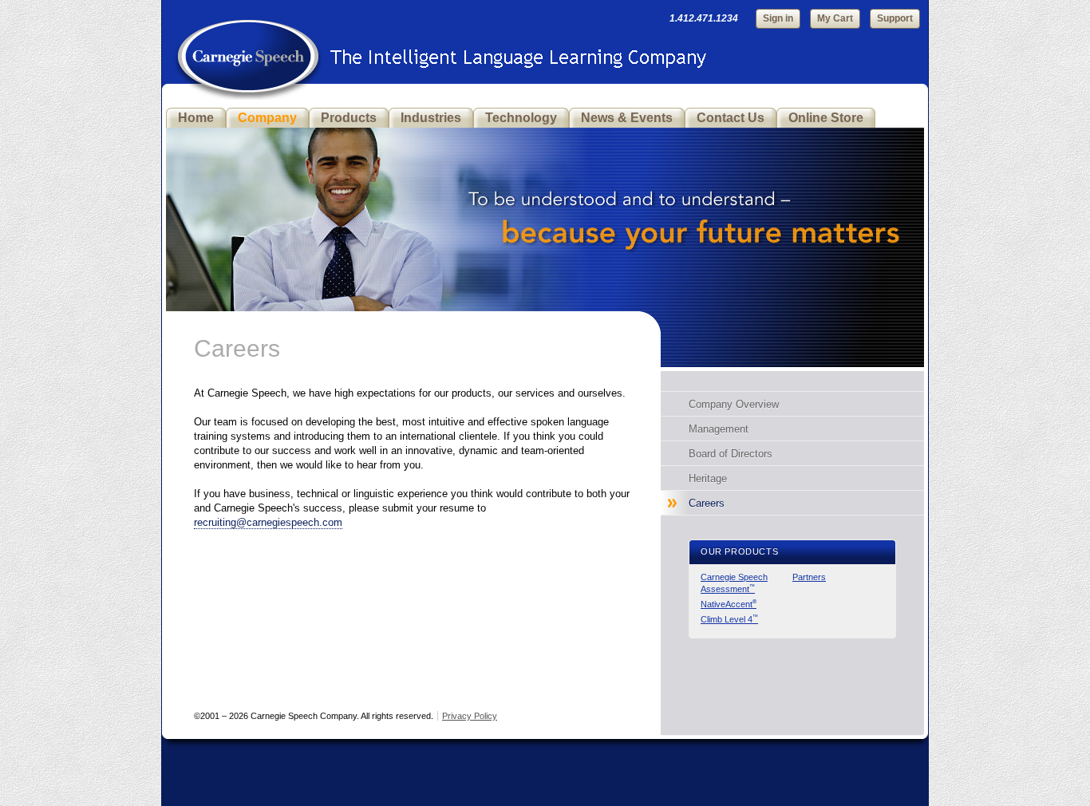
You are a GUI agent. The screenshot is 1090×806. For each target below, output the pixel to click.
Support (895, 18)
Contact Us (730, 117)
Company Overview (734, 404)
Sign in (778, 18)
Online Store (825, 117)
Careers (707, 503)
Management (718, 429)
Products (349, 117)
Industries (431, 117)
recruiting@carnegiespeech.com (268, 522)
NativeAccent (728, 604)
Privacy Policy (469, 716)
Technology (521, 117)
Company (267, 117)
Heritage (708, 478)
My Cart (835, 18)
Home (196, 117)
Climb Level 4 (729, 619)
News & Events (627, 117)
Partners (809, 577)
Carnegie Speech (248, 48)
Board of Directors (730, 454)
